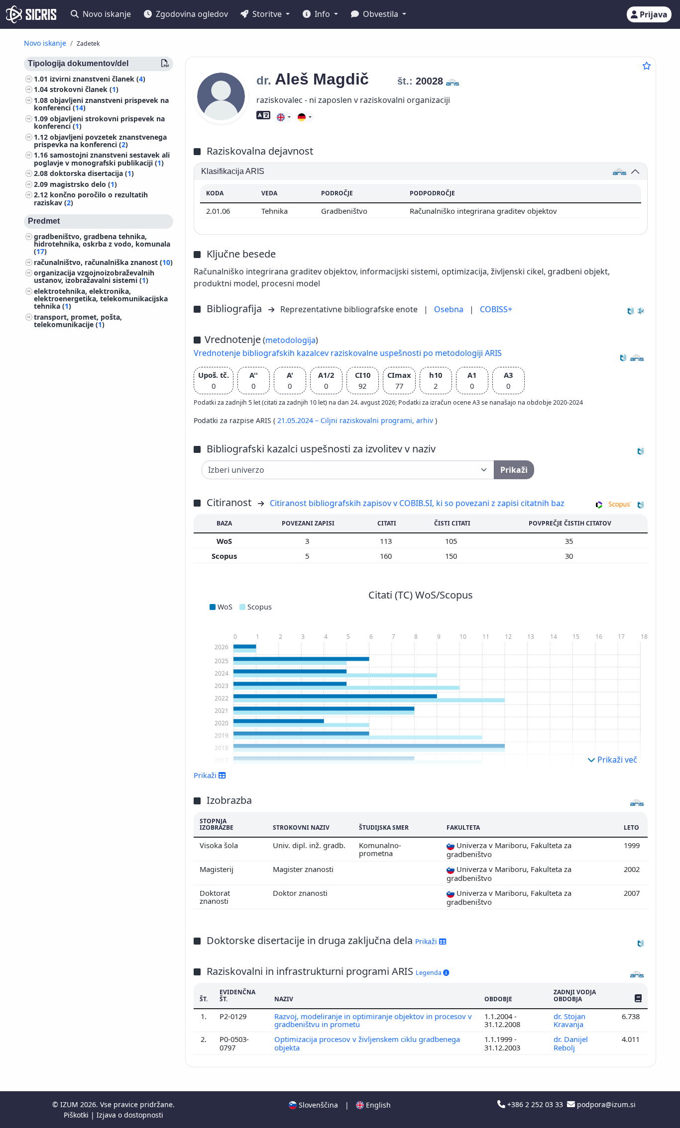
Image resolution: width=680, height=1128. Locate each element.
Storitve (267, 13)
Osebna (449, 309)
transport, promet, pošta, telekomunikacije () (78, 320)
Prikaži (427, 941)
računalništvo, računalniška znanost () (103, 262)
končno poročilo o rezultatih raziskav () (91, 198)
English (377, 1105)
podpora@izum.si (605, 1104)
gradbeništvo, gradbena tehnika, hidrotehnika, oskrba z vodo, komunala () (102, 244)
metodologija (290, 340)
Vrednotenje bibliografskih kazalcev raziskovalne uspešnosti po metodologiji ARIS (348, 352)
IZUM (70, 1104)
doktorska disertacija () (92, 173)
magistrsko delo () (83, 184)
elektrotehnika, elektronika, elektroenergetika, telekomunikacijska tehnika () (101, 298)
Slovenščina (317, 1105)
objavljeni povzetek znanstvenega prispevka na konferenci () (100, 140)
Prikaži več (616, 759)
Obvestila (380, 13)
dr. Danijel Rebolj (571, 1043)
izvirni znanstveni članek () (97, 79)
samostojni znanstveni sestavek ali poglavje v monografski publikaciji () (102, 159)
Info (322, 13)
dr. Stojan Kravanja (569, 1020)
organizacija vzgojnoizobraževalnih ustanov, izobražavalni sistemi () (94, 276)
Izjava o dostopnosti (130, 1115)
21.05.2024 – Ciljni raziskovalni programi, (346, 420)
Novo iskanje (106, 13)
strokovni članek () (84, 89)
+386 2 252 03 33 (535, 1104)
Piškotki (77, 1115)
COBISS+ (496, 309)
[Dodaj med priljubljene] (647, 65)
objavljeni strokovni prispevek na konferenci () (99, 122)
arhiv (425, 420)
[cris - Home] (31, 14)
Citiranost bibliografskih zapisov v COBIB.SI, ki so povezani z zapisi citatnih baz (417, 503)
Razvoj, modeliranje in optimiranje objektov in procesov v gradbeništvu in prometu (373, 1020)
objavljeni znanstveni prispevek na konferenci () (101, 103)
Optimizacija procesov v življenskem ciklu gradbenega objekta (367, 1043)
